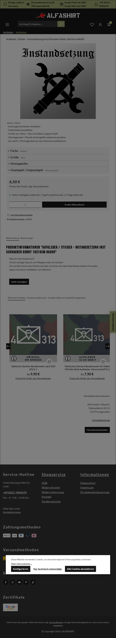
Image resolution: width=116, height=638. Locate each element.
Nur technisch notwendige (47, 568)
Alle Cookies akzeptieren (80, 568)
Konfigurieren (20, 568)
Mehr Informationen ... (21, 563)
